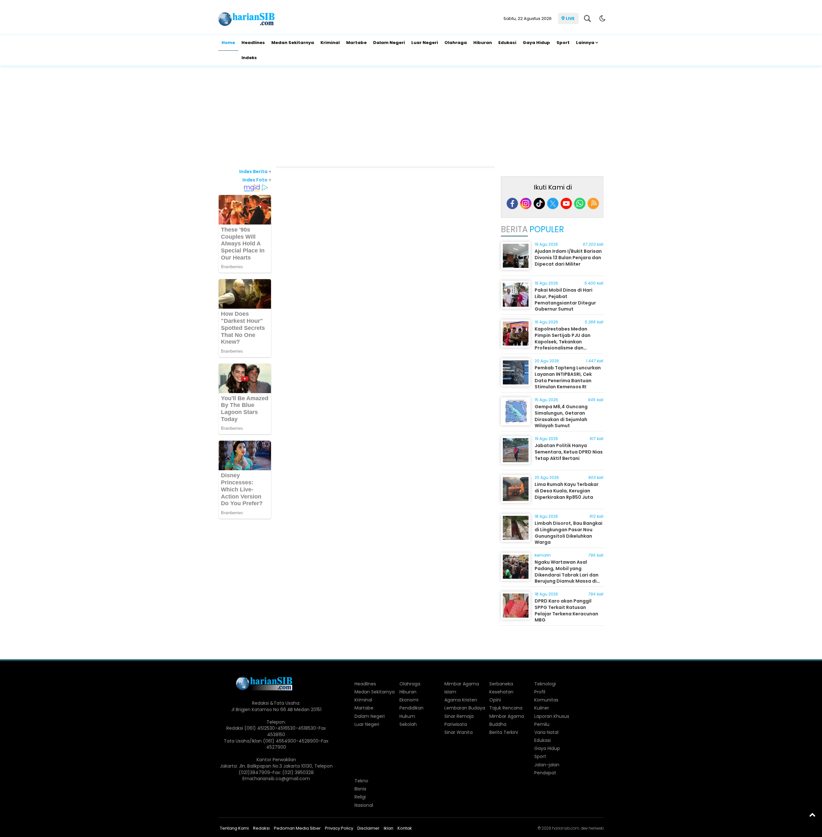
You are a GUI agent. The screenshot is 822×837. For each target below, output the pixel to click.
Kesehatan (501, 692)
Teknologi (545, 684)
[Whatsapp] (579, 203)
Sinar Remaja (459, 716)
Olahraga (455, 43)
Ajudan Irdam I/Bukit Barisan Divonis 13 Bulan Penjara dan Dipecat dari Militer (568, 257)
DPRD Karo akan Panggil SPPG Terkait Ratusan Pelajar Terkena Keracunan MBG (566, 610)
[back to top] (812, 814)
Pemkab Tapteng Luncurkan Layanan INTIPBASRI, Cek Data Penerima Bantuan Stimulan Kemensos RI (568, 377)
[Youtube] (566, 203)
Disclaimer (368, 828)
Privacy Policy (339, 828)
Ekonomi (408, 700)
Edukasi (507, 43)
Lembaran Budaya (464, 708)
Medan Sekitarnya (292, 43)
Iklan (388, 828)
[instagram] (525, 203)
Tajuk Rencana (505, 708)
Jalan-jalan (546, 765)
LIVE (570, 18)
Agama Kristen (460, 700)
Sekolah (408, 724)
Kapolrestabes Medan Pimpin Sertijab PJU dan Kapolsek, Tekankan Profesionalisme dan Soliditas (562, 341)
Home (228, 43)
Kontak (405, 828)
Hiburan (482, 43)
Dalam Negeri (389, 43)
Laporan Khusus (551, 716)
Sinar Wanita (458, 732)
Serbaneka (501, 684)
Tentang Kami (234, 828)
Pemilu (541, 724)
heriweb (596, 828)
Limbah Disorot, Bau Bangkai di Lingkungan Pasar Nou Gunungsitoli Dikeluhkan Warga (568, 532)
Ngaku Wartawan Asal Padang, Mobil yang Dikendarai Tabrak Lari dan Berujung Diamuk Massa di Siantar (567, 574)
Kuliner (541, 708)
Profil (539, 692)
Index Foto (256, 180)
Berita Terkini (503, 732)
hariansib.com (565, 828)
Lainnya (585, 43)
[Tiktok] (539, 203)
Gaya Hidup (536, 43)
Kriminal (330, 43)
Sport (563, 43)
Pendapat (545, 773)
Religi (360, 797)
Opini (495, 700)
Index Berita (255, 171)
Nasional (363, 805)
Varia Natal (546, 732)
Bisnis (360, 789)
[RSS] (593, 203)
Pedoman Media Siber (297, 828)
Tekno (361, 781)
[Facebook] (512, 203)
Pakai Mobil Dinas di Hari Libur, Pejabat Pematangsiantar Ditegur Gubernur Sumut (565, 299)
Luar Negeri (424, 43)
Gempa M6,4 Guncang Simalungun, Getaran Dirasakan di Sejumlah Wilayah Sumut (561, 416)
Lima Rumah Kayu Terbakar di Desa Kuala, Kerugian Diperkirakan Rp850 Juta (567, 490)
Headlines (253, 43)
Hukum (407, 716)
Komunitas (546, 700)
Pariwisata (455, 724)
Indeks (249, 58)
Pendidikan (411, 708)
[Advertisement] (411, 117)
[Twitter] (552, 203)
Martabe (356, 43)
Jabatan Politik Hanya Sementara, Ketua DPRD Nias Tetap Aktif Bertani (569, 451)
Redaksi (261, 828)
